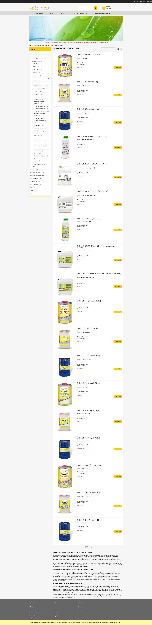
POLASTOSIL (34, 75)
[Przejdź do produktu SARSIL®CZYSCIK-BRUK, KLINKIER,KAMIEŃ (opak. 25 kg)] (65, 285)
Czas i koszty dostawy (81, 608)
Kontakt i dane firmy (103, 606)
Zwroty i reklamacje (57, 616)
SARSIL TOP (36, 91)
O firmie (101, 608)
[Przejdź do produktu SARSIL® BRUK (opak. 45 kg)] (65, 120)
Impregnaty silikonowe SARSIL (38, 88)
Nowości (31, 190)
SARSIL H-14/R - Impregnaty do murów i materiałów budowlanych (40, 133)
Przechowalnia (56, 613)
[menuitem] (38, 13)
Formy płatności (79, 606)
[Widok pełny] (121, 49)
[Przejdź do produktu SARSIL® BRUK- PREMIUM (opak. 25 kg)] (65, 202)
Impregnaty (32, 169)
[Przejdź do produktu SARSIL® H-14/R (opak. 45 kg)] (65, 367)
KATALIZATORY (35, 69)
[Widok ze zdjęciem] (118, 49)
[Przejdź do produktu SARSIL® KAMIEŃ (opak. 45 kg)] (65, 531)
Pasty (31, 187)
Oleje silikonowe (33, 181)
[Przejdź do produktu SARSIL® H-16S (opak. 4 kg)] (65, 422)
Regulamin (55, 618)
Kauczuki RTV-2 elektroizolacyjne (37, 175)
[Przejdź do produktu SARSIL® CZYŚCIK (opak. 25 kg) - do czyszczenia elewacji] (65, 257)
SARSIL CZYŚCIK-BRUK (38, 128)
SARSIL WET (36, 94)
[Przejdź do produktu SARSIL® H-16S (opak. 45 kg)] (65, 449)
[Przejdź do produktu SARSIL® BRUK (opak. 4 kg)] (65, 93)
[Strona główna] (39, 7)
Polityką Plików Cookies (67, 622)
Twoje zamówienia (57, 606)
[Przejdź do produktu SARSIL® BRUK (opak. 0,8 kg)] (65, 65)
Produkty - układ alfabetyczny (36, 58)
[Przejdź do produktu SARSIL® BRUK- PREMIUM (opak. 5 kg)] (65, 175)
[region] (76, 28)
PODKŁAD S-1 (35, 72)
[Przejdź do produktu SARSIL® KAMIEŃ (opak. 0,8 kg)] (65, 476)
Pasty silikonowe (33, 618)
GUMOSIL (34, 66)
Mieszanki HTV (33, 56)
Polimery (32, 53)
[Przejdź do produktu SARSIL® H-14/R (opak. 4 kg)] (65, 339)
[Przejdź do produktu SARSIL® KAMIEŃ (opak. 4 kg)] (65, 504)
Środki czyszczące (34, 178)
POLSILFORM (35, 83)
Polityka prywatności (80, 610)
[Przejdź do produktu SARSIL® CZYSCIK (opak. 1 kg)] (65, 230)
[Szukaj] (95, 8)
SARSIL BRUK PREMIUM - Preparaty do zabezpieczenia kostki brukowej (41, 113)
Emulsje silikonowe (34, 184)
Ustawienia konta (57, 612)
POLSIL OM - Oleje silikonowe (38, 85)
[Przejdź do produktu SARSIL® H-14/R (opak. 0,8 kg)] (65, 312)
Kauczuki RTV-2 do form (35, 172)
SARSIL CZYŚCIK (37, 125)
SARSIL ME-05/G (37, 151)
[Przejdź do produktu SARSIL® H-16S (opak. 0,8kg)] (65, 394)
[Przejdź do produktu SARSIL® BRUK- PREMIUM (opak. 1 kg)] (65, 148)
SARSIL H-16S (37, 138)
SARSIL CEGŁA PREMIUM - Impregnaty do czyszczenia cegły (40, 120)
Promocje (32, 193)
